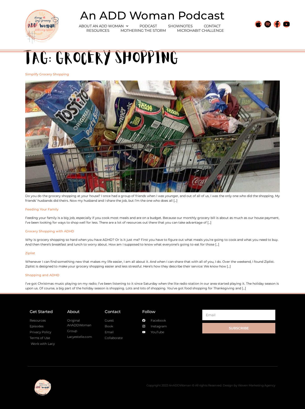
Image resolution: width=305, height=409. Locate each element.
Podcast (148, 26)
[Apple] (258, 24)
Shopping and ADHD (42, 275)
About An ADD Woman (101, 26)
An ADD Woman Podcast (152, 15)
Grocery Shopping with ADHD (49, 231)
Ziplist (30, 253)
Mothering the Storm (143, 30)
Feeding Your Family (41, 209)
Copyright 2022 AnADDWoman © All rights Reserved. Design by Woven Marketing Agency (210, 385)
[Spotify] (267, 24)
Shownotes (180, 26)
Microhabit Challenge (200, 30)
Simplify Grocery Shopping (47, 74)
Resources (97, 30)
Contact (212, 26)
